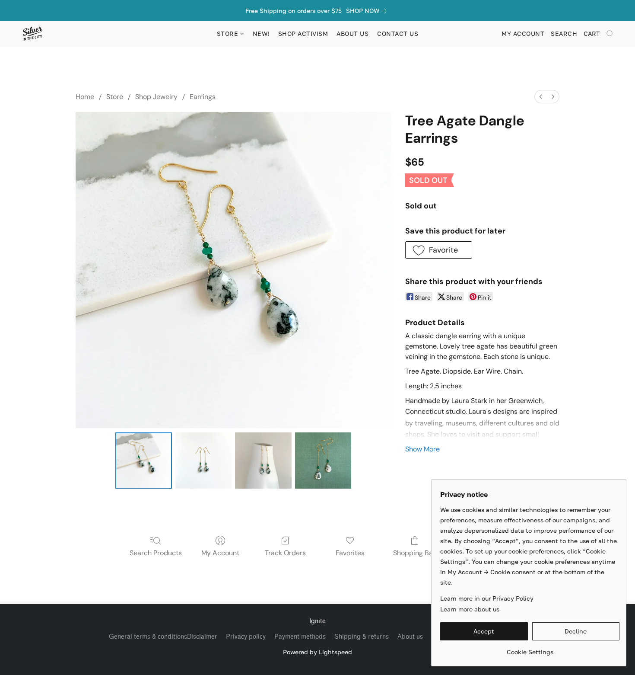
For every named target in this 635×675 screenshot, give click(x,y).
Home (85, 96)
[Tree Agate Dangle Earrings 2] (263, 460)
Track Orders (285, 552)
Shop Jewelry (156, 96)
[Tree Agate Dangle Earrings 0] (143, 460)
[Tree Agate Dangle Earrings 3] (323, 460)
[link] (368, 11)
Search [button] (564, 33)
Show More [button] (422, 449)
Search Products (156, 552)
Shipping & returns (361, 636)
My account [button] (523, 33)
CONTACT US (397, 33)
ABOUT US (352, 33)
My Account (220, 552)
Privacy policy (246, 636)
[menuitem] (541, 96)
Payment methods (300, 636)
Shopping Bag (415, 552)
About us (410, 636)
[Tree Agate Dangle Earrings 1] (203, 460)
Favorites (350, 552)
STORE (228, 33)
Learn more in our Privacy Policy (486, 598)
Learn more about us (469, 609)
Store (114, 96)
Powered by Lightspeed (317, 652)
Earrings (203, 96)
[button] (32, 33)
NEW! (261, 33)
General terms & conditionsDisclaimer (163, 636)
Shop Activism (303, 33)
